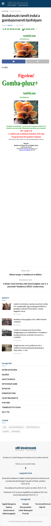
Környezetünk (9, 393)
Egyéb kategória (15, 11)
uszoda (6, 431)
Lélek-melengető (10, 398)
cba (4, 427)
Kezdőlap (5, 11)
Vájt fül (6, 412)
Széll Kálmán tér (33, 427)
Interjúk (6, 389)
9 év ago (18, 325)
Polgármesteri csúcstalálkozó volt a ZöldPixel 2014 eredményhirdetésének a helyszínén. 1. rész (29, 347)
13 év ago (18, 314)
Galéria (5, 375)
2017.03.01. (20, 25)
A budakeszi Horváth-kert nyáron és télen (21, 488)
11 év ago (18, 340)
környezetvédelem (16, 427)
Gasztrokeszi (8, 379)
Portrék (6, 403)
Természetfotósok (11, 407)
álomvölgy (16, 431)
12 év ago (18, 353)
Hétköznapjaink (9, 384)
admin (9, 25)
